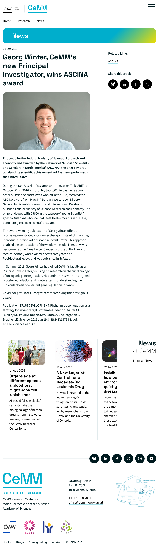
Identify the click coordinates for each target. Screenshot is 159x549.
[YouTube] (151, 458)
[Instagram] (140, 458)
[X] (128, 458)
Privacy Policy (37, 542)
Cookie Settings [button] (13, 542)
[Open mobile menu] (151, 7)
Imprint (56, 542)
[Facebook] (117, 458)
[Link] (113, 84)
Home (7, 21)
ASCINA (113, 61)
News (40, 21)
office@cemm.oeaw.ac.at (86, 502)
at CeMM (144, 351)
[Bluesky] (94, 458)
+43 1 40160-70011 (80, 498)
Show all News (142, 360)
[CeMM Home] (25, 11)
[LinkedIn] (105, 458)
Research (24, 21)
